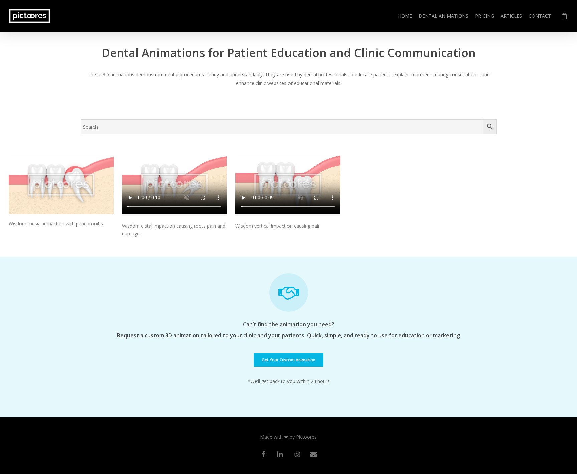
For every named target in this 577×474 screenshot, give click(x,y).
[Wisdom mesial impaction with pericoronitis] (61, 184)
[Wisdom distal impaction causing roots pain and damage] (174, 185)
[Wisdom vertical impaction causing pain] (287, 185)
